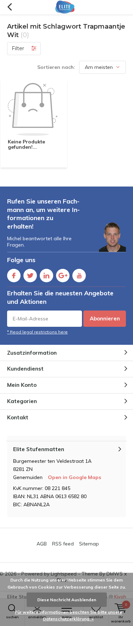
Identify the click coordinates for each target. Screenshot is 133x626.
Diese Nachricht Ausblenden (66, 599)
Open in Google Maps (74, 477)
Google (63, 275)
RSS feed (63, 544)
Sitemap (89, 544)
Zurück (9, 7)
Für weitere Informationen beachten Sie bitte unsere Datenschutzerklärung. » (68, 615)
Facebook (14, 275)
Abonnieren (105, 318)
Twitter (30, 275)
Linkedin (46, 275)
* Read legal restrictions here (37, 332)
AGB (42, 544)
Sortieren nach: (56, 67)
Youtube (79, 275)
